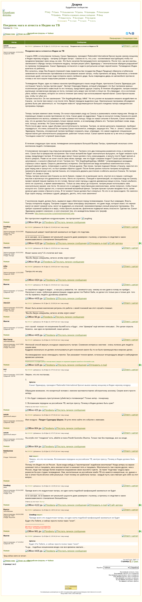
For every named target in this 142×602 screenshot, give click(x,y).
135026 (29, 370)
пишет (35, 456)
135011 (29, 303)
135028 (29, 415)
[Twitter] (127, 33)
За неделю (91, 18)
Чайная (51, 33)
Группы (80, 12)
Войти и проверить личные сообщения (79, 15)
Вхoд (101, 15)
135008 (29, 248)
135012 (29, 322)
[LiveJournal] (130, 33)
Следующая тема (130, 38)
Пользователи (68, 12)
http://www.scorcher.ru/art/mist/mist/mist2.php (54, 213)
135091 (29, 510)
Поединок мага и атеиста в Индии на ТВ (31, 25)
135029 (29, 433)
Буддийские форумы (36, 33)
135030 (29, 451)
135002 (29, 46)
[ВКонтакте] (132, 33)
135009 (29, 266)
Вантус (42, 501)
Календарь (91, 12)
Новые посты (66, 18)
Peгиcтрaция (104, 12)
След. (16, 28)
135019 (29, 340)
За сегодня (79, 18)
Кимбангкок (43, 406)
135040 (29, 486)
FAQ (48, 12)
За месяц (93, 21)
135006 (29, 227)
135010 (29, 285)
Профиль (57, 15)
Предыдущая (115, 38)
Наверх (6, 222)
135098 (29, 536)
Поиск (56, 12)
